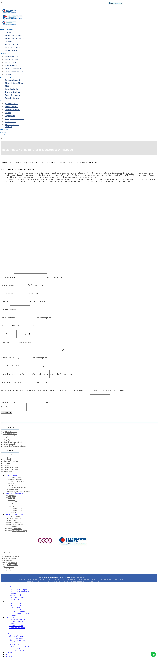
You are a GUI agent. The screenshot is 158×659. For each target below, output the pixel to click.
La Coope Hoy (10, 617)
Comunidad (15, 494)
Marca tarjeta (6, 358)
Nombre (4, 285)
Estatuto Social (10, 122)
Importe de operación (9, 342)
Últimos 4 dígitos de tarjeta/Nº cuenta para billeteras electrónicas (25, 374)
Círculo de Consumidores (14, 83)
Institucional (15, 475)
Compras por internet (12, 56)
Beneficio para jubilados (13, 35)
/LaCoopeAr (16, 518)
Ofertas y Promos (11, 585)
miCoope (8, 41)
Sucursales (12, 520)
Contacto (14, 514)
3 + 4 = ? (4, 407)
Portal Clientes (17, 525)
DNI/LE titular (7, 382)
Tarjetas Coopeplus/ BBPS (14, 71)
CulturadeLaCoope (11, 467)
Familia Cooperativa (12, 95)
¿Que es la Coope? (11, 104)
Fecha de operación (8, 334)
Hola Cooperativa (17, 516)
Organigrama (10, 116)
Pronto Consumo (11, 50)
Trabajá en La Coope (19, 531)
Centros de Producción (13, 80)
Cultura (8, 654)
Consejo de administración (14, 119)
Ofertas (8, 32)
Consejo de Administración (13, 442)
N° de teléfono (7, 326)
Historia (8, 113)
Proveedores (16, 522)
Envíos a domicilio (11, 65)
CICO (7, 86)
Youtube (6, 463)
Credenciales (13, 527)
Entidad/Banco (7, 366)
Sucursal (4, 350)
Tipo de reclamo (7, 277)
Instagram (7, 457)
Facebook (7, 459)
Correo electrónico (8, 318)
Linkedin (6, 465)
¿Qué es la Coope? (10, 432)
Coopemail (7, 455)
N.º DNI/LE (5, 301)
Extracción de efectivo (13, 68)
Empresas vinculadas (12, 92)
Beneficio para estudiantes (14, 38)
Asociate (8, 656)
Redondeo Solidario (12, 98)
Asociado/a (5, 309)
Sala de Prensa (17, 529)
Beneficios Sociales (12, 44)
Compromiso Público (11, 436)
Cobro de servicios (11, 59)
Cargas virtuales (11, 62)
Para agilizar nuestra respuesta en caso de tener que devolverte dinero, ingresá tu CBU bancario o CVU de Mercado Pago (45, 390)
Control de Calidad (11, 89)
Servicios (8, 601)
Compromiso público (12, 110)
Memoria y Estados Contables (12, 126)
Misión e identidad (11, 107)
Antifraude (7, 471)
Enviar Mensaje (6, 412)
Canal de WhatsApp (10, 461)
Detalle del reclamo (8, 402)
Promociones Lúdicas (12, 47)
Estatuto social (9, 444)
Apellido (4, 293)
